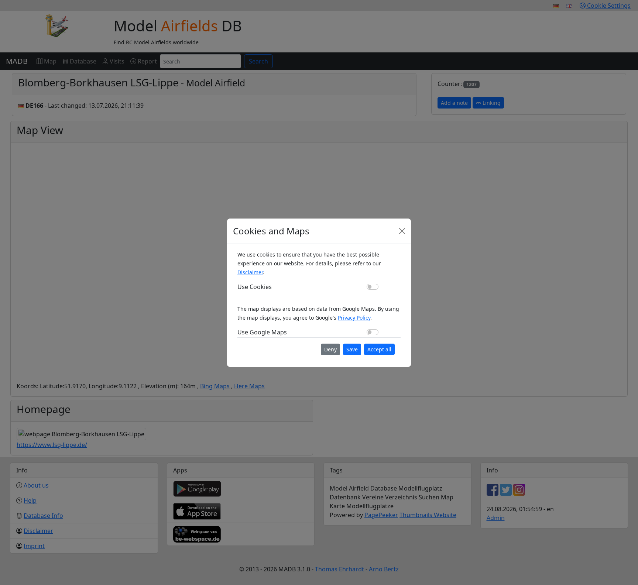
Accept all (379, 349)
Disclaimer (250, 272)
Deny (330, 349)
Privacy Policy (354, 317)
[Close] (402, 231)
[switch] (372, 287)
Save (352, 349)
